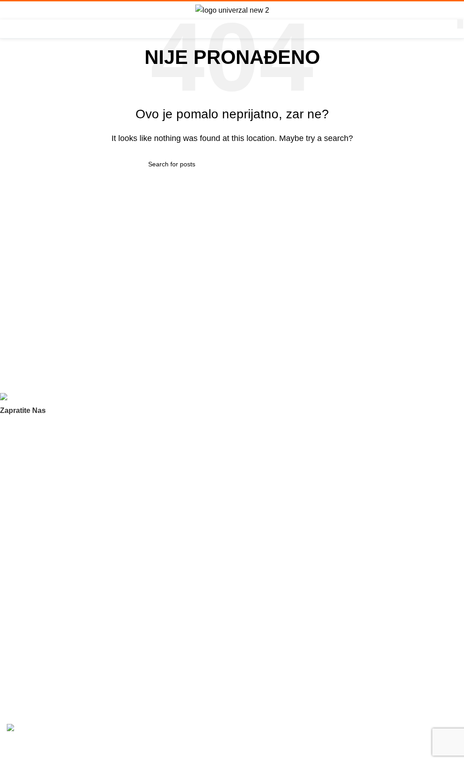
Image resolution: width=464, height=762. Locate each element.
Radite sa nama (29, 502)
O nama (18, 456)
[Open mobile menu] (10, 10)
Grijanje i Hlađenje (33, 616)
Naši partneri (25, 486)
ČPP (13, 471)
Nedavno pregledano (37, 554)
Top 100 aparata (30, 585)
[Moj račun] (453, 10)
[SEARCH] (460, 24)
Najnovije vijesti (29, 667)
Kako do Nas (25, 683)
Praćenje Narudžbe (34, 651)
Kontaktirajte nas (31, 518)
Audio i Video (25, 600)
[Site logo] (232, 10)
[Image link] (45, 398)
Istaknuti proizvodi (32, 569)
